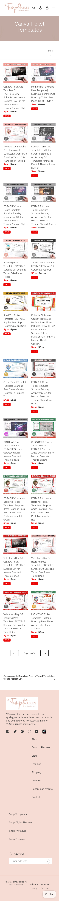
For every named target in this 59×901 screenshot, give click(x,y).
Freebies (36, 764)
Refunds (36, 780)
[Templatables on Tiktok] (44, 732)
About (35, 739)
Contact (36, 797)
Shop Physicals (17, 839)
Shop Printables (17, 830)
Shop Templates (18, 814)
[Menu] (53, 7)
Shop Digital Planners (20, 822)
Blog (34, 755)
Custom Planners (41, 747)
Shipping (36, 772)
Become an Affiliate (42, 789)
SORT (50, 51)
